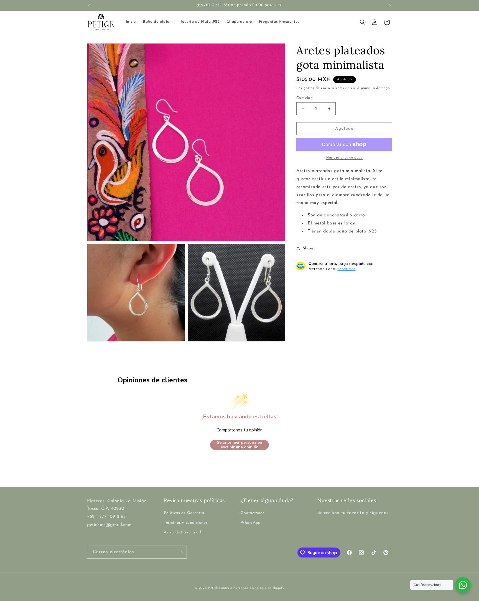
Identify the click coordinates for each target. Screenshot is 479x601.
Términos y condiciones (186, 523)
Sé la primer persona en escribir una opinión (239, 445)
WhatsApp (251, 523)
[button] (158, 22)
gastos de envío (317, 88)
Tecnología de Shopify (267, 588)
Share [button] (308, 248)
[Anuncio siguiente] (390, 5)
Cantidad (304, 97)
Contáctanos (253, 513)
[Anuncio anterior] (89, 5)
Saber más (346, 268)
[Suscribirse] (180, 552)
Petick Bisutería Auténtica (228, 588)
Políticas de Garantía (184, 513)
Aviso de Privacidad (182, 532)
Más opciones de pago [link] (344, 157)
